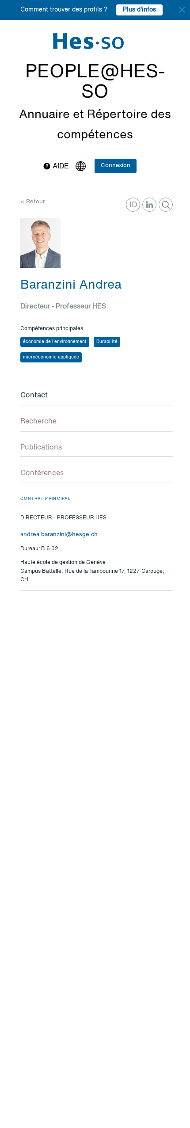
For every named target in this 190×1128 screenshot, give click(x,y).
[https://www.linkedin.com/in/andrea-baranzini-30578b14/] (149, 205)
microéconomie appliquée (51, 357)
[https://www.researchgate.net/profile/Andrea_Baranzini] (166, 205)
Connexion (115, 165)
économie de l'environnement (55, 341)
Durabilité (107, 341)
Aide (60, 166)
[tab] (96, 396)
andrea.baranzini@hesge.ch (59, 534)
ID (133, 205)
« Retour (32, 202)
